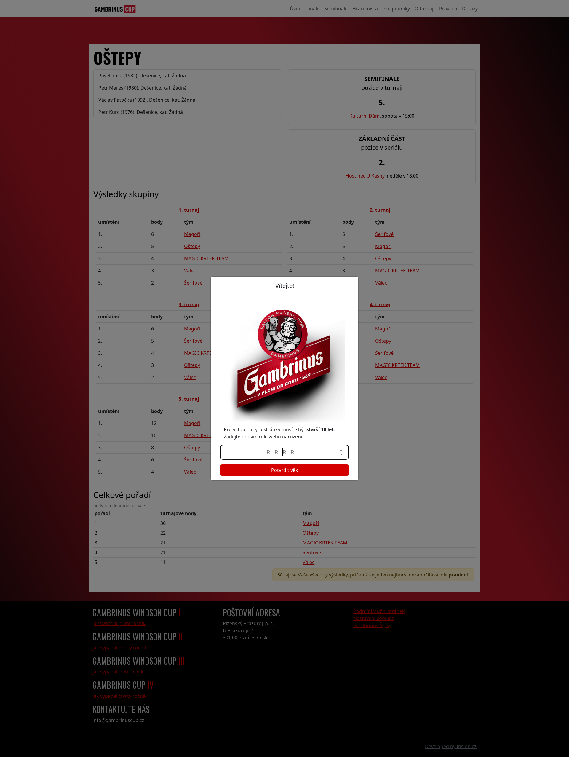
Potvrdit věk (284, 470)
